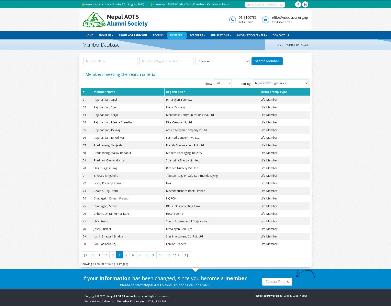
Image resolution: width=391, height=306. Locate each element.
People (158, 35)
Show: (209, 84)
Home (89, 35)
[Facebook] (298, 4)
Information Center (250, 35)
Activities (196, 35)
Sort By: (246, 84)
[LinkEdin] (305, 4)
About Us (105, 35)
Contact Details (277, 281)
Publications (220, 35)
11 (169, 255)
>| (186, 255)
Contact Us (281, 35)
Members (176, 35)
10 (160, 255)
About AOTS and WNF (133, 35)
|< (85, 255)
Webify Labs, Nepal (295, 295)
